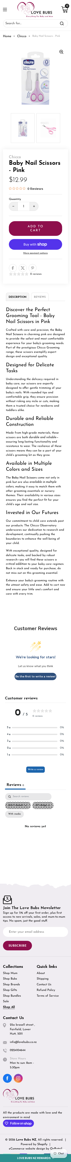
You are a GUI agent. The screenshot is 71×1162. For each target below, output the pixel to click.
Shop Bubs (10, 978)
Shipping (43, 978)
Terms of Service (48, 995)
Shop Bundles (12, 995)
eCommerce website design (27, 1148)
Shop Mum (10, 973)
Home (7, 36)
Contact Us (44, 984)
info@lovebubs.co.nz (23, 1042)
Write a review (35, 769)
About (41, 973)
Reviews (40, 297)
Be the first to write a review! (35, 676)
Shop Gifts (10, 990)
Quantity (15, 199)
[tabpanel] (35, 831)
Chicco (21, 36)
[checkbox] (14, 814)
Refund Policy (46, 990)
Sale (6, 1001)
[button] (35, 1158)
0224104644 (17, 1050)
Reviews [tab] (15, 785)
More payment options (35, 253)
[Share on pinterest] (32, 268)
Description (17, 297)
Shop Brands (11, 984)
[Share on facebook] (13, 268)
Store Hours (18, 1058)
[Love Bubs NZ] (35, 9)
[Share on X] (23, 268)
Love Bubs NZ (26, 1139)
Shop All (9, 1007)
